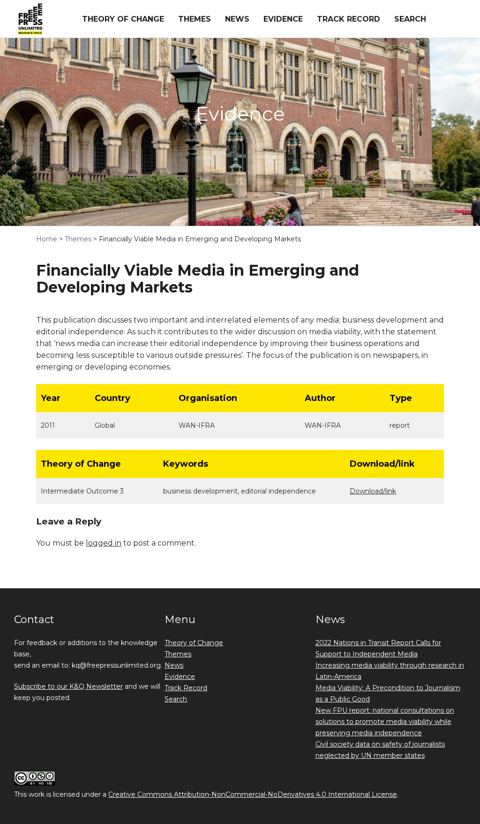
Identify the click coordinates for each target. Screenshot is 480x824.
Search (410, 19)
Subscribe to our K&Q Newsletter (68, 686)
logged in (103, 543)
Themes (194, 19)
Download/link (373, 491)
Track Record (348, 19)
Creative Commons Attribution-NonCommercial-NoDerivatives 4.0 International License (252, 794)
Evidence (283, 19)
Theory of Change (123, 19)
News (237, 19)
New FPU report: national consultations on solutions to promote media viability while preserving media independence (384, 721)
